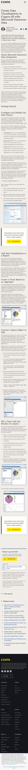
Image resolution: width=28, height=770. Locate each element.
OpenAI (16, 749)
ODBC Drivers (4, 685)
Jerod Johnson (10, 27)
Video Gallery (4, 751)
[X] (5, 671)
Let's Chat (5, 676)
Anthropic (17, 737)
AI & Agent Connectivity (6, 717)
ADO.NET (3, 690)
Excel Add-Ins (4, 699)
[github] (8, 671)
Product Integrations (5, 715)
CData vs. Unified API (5, 724)
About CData (18, 712)
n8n (15, 747)
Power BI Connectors (5, 702)
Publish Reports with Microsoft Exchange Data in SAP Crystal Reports (15, 632)
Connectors (3, 712)
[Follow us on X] (23, 29)
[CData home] (7, 2)
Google (16, 742)
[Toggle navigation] (24, 2)
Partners (17, 724)
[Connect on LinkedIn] (26, 29)
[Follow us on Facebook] (21, 29)
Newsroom (17, 717)
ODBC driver (16, 43)
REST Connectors (5, 697)
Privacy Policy (11, 761)
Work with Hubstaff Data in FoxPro (13, 636)
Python (2, 692)
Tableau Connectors (5, 704)
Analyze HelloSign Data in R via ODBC (14, 620)
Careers (16, 726)
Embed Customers (5, 719)
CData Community (5, 737)
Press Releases (18, 715)
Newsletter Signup (5, 747)
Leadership (17, 722)
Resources (3, 744)
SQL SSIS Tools (18, 690)
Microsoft (17, 744)
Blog (2, 742)
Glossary (3, 749)
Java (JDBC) (4, 688)
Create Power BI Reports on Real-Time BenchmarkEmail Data (15, 623)
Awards (16, 719)
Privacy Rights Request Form (11, 764)
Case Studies (4, 739)
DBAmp (16, 692)
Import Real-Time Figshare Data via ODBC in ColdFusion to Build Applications (14, 606)
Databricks (17, 739)
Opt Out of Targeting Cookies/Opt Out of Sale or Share (14, 767)
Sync (16, 685)
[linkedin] (2, 671)
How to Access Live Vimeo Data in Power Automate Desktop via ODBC (14, 616)
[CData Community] (11, 671)
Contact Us (17, 729)
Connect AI (17, 688)
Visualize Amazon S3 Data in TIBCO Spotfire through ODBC (14, 612)
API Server (3, 695)
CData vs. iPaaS (4, 722)
